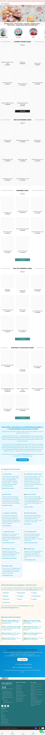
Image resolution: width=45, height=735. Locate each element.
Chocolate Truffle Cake (37, 82)
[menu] (43, 3)
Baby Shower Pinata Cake (37, 388)
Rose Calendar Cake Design (22, 228)
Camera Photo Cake (37, 211)
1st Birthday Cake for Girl (37, 159)
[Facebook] (2, 706)
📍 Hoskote (34, 599)
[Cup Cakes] (28, 32)
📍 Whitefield (5, 593)
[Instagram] (5, 706)
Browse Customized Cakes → (31, 488)
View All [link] (22, 193)
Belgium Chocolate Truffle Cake (7, 63)
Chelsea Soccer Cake (7, 178)
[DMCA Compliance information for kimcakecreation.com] (22, 678)
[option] (22, 13)
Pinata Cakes (34, 626)
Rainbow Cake (37, 63)
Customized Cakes (12, 37)
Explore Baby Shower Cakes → (10, 558)
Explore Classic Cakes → (8, 488)
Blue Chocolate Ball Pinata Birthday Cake (7, 389)
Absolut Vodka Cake (22, 159)
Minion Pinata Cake (37, 366)
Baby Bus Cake (37, 140)
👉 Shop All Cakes (22, 459)
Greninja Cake (22, 290)
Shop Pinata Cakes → (8, 505)
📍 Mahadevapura (36, 596)
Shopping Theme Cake (22, 211)
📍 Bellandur (5, 596)
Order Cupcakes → (7, 525)
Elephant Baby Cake (22, 83)
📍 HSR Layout (5, 599)
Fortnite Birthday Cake (37, 311)
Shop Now (4, 1)
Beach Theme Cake (7, 231)
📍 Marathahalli (20, 593)
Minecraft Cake (37, 289)
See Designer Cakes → (8, 575)
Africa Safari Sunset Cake (7, 330)
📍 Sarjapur (34, 593)
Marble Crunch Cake (7, 82)
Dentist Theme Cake (22, 251)
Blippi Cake (22, 62)
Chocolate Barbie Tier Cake (22, 178)
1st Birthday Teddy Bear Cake (22, 140)
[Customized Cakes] (12, 32)
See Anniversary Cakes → (9, 542)
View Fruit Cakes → (29, 507)
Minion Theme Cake (22, 330)
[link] (23, 733)
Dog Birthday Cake (7, 251)
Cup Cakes (27, 37)
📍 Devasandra (6, 602)
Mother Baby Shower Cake (37, 231)
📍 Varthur (19, 599)
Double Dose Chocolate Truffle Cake (22, 103)
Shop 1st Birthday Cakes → (31, 542)
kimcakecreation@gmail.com (9, 607)
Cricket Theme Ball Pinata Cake (22, 389)
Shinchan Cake (22, 309)
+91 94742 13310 (23, 606)
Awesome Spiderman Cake (7, 103)
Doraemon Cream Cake (7, 309)
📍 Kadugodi (19, 596)
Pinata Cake (22, 369)
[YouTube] (8, 706)
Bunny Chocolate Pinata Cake (22, 409)
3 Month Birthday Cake (7, 159)
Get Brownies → (28, 524)
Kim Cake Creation (7, 728)
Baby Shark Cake (7, 140)
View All (22, 45)
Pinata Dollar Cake (7, 409)
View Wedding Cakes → (30, 559)
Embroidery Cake (7, 212)
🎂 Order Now (22, 659)
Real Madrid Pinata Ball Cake (7, 365)
